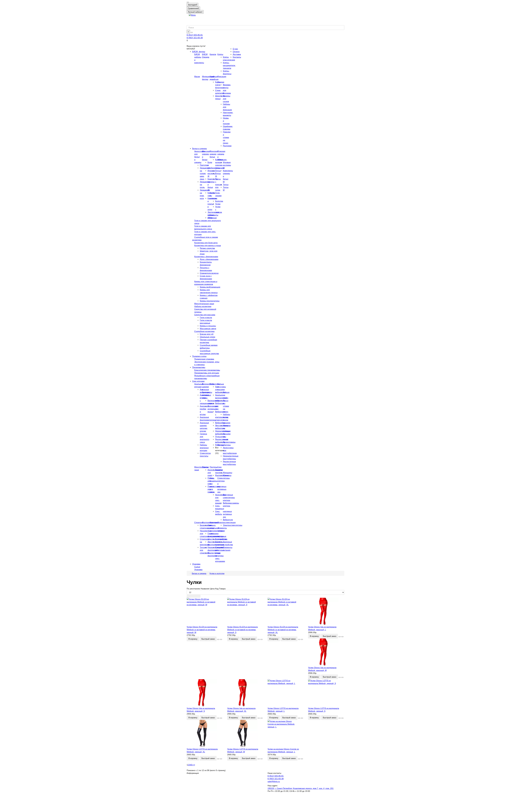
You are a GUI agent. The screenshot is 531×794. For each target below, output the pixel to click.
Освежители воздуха (209, 273)
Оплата (236, 51)
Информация (193, 773)
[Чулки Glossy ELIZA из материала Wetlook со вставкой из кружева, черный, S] (245, 611)
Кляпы (220, 54)
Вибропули (228, 520)
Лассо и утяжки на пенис (226, 406)
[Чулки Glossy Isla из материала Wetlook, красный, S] (205, 693)
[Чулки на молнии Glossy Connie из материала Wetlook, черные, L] (286, 734)
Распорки (227, 146)
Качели (213, 54)
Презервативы (198, 367)
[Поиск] (192, 32)
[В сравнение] (221, 639)
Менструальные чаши (204, 303)
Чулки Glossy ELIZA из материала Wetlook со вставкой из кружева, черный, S (242, 629)
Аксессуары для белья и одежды (199, 156)
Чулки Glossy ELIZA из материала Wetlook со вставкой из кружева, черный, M (202, 629)
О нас (235, 49)
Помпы (205, 467)
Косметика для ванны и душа (207, 245)
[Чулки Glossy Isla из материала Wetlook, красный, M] (326, 652)
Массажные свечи (208, 328)
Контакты (237, 57)
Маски (197, 76)
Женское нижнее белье (214, 154)
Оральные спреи (207, 337)
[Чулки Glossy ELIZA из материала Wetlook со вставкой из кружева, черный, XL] (286, 611)
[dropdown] (188, 2)
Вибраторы (215, 384)
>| (194, 765)
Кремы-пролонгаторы (209, 301)
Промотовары (229, 442)
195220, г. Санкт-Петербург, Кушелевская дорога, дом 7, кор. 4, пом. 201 (301, 788)
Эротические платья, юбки (213, 215)
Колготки (219, 201)
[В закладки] (218, 639)
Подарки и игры (199, 356)
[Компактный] (198, 596)
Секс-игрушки (198, 381)
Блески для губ (206, 334)
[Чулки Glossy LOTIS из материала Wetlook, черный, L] (286, 693)
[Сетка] (189, 596)
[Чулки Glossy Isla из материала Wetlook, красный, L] (326, 611)
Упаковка (196, 564)
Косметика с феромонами (206, 256)
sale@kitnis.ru (274, 781)
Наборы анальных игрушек (204, 447)
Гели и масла (206, 317)
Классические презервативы (207, 370)
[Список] (193, 596)
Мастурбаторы (224, 445)
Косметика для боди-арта (206, 243)
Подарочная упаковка (204, 359)
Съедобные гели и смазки (206, 237)
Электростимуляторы (232, 525)
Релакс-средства (207, 248)
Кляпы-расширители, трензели (229, 65)
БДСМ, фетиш (198, 51)
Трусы (225, 184)
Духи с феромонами (209, 259)
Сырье (197, 567)
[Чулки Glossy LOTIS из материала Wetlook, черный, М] (245, 734)
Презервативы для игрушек (206, 373)
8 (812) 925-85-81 (195, 35)
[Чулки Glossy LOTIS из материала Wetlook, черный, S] (326, 693)
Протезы (213, 467)
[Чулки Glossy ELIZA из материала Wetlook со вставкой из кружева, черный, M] (205, 611)
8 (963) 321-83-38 (195, 38)
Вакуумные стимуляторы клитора (229, 497)
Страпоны (198, 522)
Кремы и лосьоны (208, 326)
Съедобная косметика (204, 331)
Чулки (217, 204)
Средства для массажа (204, 315)
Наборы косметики (202, 306)
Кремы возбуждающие (210, 287)
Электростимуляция (226, 522)
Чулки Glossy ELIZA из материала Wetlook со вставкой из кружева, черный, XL (283, 629)
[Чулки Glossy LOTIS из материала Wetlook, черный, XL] (205, 734)
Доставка (237, 54)
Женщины (227, 472)
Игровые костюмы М (227, 165)
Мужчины (227, 475)
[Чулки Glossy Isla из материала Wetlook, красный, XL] (245, 693)
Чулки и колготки (216, 573)
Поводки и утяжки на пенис (227, 137)
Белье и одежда (199, 148)
